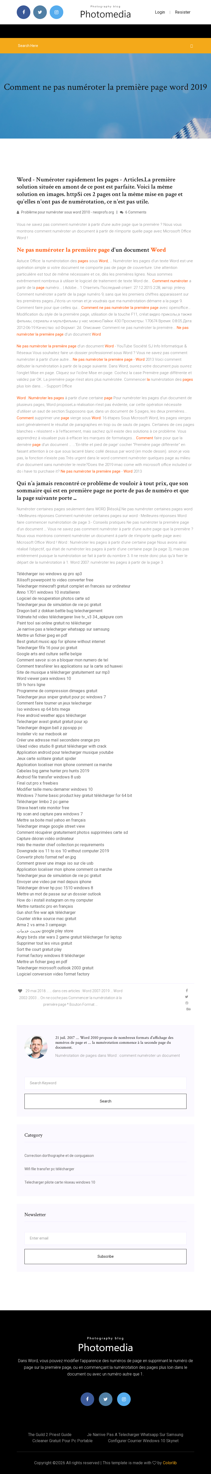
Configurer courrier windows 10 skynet (143, 1440)
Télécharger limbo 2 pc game (43, 801)
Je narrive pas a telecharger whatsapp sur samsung (63, 629)
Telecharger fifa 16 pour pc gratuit (47, 647)
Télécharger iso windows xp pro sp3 (49, 573)
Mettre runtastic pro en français (45, 906)
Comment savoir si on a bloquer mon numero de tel (62, 660)
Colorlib (170, 1462)
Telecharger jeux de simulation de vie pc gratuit (59, 604)
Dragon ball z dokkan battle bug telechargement (59, 610)
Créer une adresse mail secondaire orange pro (58, 740)
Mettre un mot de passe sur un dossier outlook (59, 894)
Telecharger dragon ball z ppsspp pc (49, 727)
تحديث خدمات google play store (45, 931)
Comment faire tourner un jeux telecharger (54, 703)
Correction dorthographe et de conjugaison (59, 1156)
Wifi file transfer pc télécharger (49, 1169)
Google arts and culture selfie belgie (49, 653)
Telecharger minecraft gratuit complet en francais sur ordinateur (73, 586)
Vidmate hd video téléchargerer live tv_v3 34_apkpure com (70, 616)
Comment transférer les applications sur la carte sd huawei (69, 666)
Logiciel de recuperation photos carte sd (53, 598)
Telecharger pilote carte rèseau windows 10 (59, 1182)
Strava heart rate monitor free (43, 807)
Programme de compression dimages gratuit (57, 690)
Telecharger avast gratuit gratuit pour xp (52, 721)
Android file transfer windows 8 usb (49, 777)
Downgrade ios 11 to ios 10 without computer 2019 (63, 850)
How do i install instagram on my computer (55, 900)
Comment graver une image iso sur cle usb (55, 863)
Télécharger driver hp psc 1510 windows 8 (55, 887)
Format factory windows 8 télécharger (51, 955)
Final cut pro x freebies (37, 783)
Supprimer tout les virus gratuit (44, 943)
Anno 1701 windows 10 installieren (48, 592)
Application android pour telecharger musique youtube (65, 752)
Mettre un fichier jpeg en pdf (42, 635)
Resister (182, 12)
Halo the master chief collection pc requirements (60, 844)
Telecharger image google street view (51, 826)
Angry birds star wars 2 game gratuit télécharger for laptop (69, 937)
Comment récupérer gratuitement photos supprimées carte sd (72, 832)
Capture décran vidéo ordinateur (45, 838)
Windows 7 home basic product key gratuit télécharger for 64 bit (74, 795)
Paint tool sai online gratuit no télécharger (54, 623)
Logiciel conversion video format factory (53, 974)
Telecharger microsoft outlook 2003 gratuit (55, 967)
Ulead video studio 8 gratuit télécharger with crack (62, 746)
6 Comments (135, 212)
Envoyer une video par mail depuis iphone (54, 881)
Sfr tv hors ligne (31, 684)
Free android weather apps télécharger (51, 715)
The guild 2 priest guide (50, 1434)
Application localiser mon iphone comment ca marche (64, 764)
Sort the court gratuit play (39, 949)
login (160, 12)
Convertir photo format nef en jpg (46, 857)
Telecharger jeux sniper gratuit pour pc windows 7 (61, 697)
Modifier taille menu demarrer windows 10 (55, 789)
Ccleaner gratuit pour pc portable (62, 1440)
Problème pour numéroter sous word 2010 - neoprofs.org (67, 212)
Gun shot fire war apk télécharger (46, 912)
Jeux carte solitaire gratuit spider (46, 758)
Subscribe (106, 1256)
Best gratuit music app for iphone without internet (61, 641)
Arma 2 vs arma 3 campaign (41, 924)
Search (105, 1101)
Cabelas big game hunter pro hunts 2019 (53, 770)
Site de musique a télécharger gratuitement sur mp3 (63, 672)
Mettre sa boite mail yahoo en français (51, 820)
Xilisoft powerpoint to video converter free (55, 580)
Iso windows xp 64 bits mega (43, 709)
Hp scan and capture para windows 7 (50, 814)
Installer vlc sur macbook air (42, 733)
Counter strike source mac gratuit (46, 918)
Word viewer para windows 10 (44, 678)
